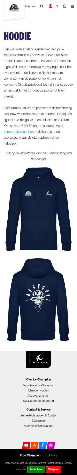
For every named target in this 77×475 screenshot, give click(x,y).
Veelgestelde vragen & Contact (38, 415)
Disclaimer (38, 420)
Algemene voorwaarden (38, 425)
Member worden (38, 390)
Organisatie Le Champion (38, 385)
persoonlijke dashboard (20, 131)
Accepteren (36, 469)
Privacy (53, 455)
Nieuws (30, 6)
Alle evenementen (38, 395)
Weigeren (53, 469)
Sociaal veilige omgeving (38, 400)
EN (56, 6)
